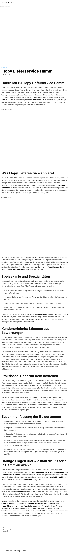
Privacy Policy (7, 530)
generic (4, 67)
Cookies (6, 528)
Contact (5, 531)
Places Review (7, 2)
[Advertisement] (35, 35)
